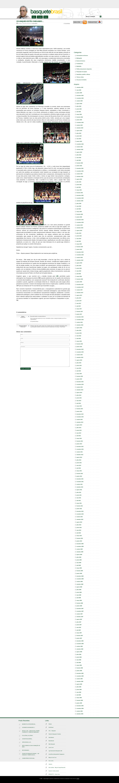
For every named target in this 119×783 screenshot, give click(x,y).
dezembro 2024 (79, 95)
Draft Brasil (51, 727)
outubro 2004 (79, 711)
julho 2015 (78, 362)
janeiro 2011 (79, 508)
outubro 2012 (79, 451)
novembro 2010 (80, 514)
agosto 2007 (79, 619)
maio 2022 (78, 157)
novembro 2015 (80, 352)
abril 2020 (78, 208)
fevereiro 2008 (79, 603)
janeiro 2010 (79, 541)
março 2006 (79, 665)
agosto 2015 (79, 360)
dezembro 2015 (79, 349)
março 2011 (79, 503)
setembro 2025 (79, 87)
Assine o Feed (77, 22)
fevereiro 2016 (79, 343)
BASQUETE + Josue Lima (54, 774)
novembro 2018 (80, 254)
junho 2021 (79, 184)
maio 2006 (78, 659)
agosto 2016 (79, 327)
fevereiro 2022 (79, 162)
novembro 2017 (80, 287)
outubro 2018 (79, 257)
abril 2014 (78, 403)
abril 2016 (78, 338)
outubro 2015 (79, 354)
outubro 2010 (79, 516)
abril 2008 (78, 597)
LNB (57, 276)
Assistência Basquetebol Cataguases (56, 754)
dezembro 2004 (79, 705)
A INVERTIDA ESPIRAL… (27, 738)
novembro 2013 (80, 416)
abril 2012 (78, 468)
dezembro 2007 (79, 608)
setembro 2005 (79, 681)
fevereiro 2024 (79, 117)
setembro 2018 (79, 260)
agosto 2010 (79, 522)
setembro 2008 (79, 584)
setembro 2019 (79, 227)
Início (33, 17)
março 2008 (79, 600)
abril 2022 (78, 160)
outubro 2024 (79, 100)
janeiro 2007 (79, 638)
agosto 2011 (79, 489)
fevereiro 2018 (79, 279)
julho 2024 (78, 106)
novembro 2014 (80, 384)
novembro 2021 (80, 171)
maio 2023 (78, 138)
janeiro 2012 (79, 476)
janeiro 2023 (79, 141)
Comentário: (22, 346)
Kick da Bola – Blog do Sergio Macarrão (57, 767)
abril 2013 (78, 435)
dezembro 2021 (79, 168)
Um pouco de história (81, 79)
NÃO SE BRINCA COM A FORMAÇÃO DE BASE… (31, 746)
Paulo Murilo (34, 23)
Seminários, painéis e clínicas (83, 74)
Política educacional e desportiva (84, 69)
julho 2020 (78, 203)
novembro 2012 (80, 449)
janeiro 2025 (79, 92)
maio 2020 (78, 206)
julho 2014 (78, 395)
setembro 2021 (79, 176)
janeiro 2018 (79, 281)
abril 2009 (78, 565)
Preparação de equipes (81, 71)
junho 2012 (79, 462)
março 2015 (79, 373)
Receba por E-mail (92, 22)
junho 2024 (79, 108)
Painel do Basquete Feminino (55, 734)
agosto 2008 (79, 586)
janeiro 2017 (79, 314)
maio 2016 (78, 335)
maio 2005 (78, 692)
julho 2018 (78, 265)
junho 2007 (79, 624)
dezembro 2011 (79, 478)
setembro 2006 (79, 649)
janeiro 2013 (79, 443)
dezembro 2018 (79, 252)
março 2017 (79, 308)
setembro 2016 (79, 325)
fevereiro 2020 (79, 214)
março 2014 (79, 406)
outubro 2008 (79, 581)
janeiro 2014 (79, 411)
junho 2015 (79, 365)
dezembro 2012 (79, 446)
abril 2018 (78, 273)
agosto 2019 (79, 230)
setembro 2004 (79, 713)
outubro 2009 (79, 549)
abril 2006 (78, 662)
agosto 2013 (79, 424)
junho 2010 (79, 527)
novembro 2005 (80, 676)
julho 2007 (78, 622)
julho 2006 (78, 654)
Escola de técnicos (80, 60)
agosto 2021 (79, 179)
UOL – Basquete (52, 730)
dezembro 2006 (79, 640)
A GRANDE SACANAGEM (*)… (28, 727)
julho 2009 (78, 557)
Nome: (21, 334)
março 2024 (79, 114)
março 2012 (79, 470)
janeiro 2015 (79, 379)
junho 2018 (79, 268)
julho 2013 (78, 427)
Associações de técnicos (82, 55)
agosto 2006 (79, 651)
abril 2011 (78, 500)
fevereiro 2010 (79, 538)
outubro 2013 (79, 419)
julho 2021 (78, 181)
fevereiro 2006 (79, 667)
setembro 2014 (79, 389)
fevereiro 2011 (79, 505)
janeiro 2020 (79, 217)
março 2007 (79, 632)
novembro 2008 (80, 578)
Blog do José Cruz (52, 757)
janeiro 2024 (79, 119)
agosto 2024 (79, 103)
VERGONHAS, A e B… (27, 742)
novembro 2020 (80, 198)
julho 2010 (78, 524)
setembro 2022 (79, 149)
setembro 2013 (79, 422)
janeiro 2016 (79, 346)
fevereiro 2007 (79, 635)
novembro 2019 (80, 222)
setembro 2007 (79, 616)
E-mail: (21, 338)
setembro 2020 (79, 200)
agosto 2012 (79, 457)
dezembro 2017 (79, 284)
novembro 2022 (80, 144)
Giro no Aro (51, 760)
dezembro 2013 (79, 414)
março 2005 (79, 697)
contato (77, 778)
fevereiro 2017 (79, 311)
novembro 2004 (80, 708)
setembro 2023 (79, 127)
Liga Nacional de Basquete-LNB (55, 750)
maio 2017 (78, 303)
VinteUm (50, 764)
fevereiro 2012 (79, 473)
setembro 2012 (79, 454)
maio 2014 (78, 400)
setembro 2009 (79, 551)
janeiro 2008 (79, 605)
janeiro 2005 (79, 703)
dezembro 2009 (79, 543)
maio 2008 (78, 595)
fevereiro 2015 (79, 376)
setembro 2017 (79, 292)
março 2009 (79, 568)
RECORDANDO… (26, 750)
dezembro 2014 (79, 381)
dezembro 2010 (79, 511)
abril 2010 (78, 532)
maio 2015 (78, 368)
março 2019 (79, 244)
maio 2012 (78, 465)
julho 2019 (78, 233)
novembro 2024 (80, 98)
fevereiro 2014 (79, 408)
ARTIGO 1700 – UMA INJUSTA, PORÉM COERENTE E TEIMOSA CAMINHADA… (31, 731)
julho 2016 (78, 330)
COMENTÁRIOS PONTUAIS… (28, 758)
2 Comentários (67, 23)
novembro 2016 (80, 319)
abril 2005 (78, 694)
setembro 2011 (79, 487)
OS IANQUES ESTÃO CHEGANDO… (30, 21)
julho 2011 (78, 492)
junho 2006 (79, 657)
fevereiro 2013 (79, 441)
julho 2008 (78, 589)
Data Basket (51, 737)
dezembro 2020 (79, 195)
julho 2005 (78, 686)
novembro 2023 (80, 122)
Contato (40, 17)
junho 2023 (79, 135)
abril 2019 (78, 241)
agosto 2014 (79, 392)
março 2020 (79, 211)
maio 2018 (78, 271)
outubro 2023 (79, 125)
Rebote (50, 724)
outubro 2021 (79, 173)
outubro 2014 (79, 387)
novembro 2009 (80, 546)
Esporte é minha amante (54, 770)
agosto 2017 (79, 295)
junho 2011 (78, 495)
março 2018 (79, 276)
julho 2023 (78, 133)
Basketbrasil (51, 740)
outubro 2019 (79, 225)
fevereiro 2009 (79, 570)
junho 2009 (79, 559)
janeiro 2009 (79, 573)
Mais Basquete (52, 744)
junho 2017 (79, 300)
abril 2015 (78, 370)
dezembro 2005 (79, 673)
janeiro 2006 (79, 670)
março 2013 (79, 438)
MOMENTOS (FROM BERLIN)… (29, 724)
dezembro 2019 (79, 219)
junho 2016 (79, 333)
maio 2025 (78, 90)
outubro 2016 (79, 322)
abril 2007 (78, 630)
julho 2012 (78, 460)
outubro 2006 (79, 646)
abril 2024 (78, 111)
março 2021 (79, 190)
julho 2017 (78, 298)
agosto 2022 (79, 152)
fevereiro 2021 (79, 192)
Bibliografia (79, 58)
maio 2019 (78, 238)
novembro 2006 (80, 643)
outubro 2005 (79, 678)
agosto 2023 (79, 130)
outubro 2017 (79, 289)
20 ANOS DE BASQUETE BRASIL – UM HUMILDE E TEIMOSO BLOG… (30, 754)
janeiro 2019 (79, 249)
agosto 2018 (79, 262)
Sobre (45, 17)
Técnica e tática (80, 77)
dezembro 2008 (79, 576)
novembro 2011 (79, 481)
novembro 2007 (80, 611)
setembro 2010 (79, 519)
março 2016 (79, 341)
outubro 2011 (79, 484)
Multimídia (78, 66)
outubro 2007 (79, 613)
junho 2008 (79, 592)
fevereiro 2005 (79, 700)
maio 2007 (78, 627)
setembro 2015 (79, 357)
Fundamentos (79, 63)
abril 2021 (78, 187)
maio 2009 (78, 562)
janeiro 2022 (79, 165)
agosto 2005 (79, 684)
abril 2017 (78, 306)
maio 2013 (78, 433)
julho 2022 (78, 154)
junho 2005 (79, 689)
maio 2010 (78, 530)
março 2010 (79, 535)
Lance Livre (51, 747)
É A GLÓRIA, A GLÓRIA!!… (28, 735)
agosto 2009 (79, 554)
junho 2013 (79, 430)
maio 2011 (78, 497)
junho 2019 (79, 235)
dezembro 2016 (79, 316)
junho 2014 (79, 397)
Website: (22, 342)
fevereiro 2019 (79, 246)
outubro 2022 (79, 146)
